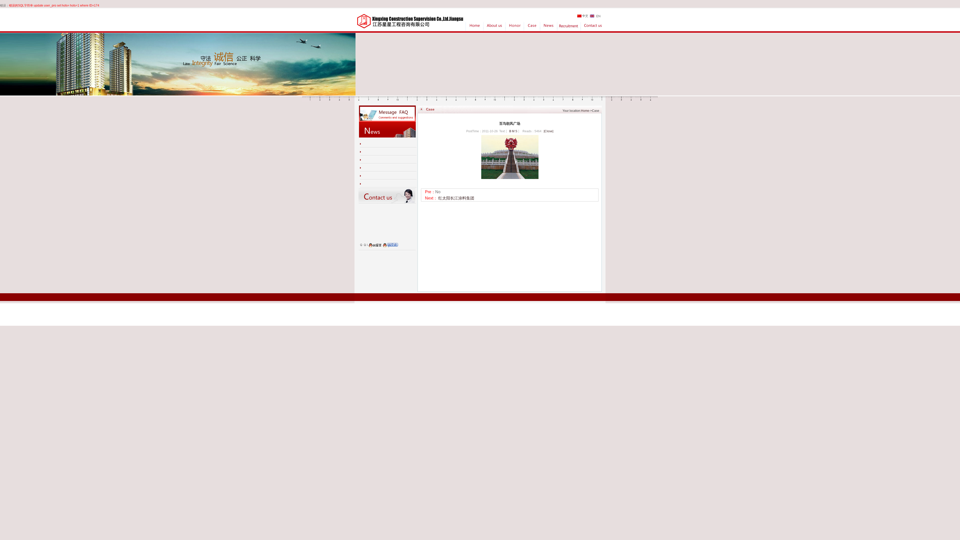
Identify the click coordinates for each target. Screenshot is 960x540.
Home (585, 110)
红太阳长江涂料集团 (456, 198)
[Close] (548, 131)
